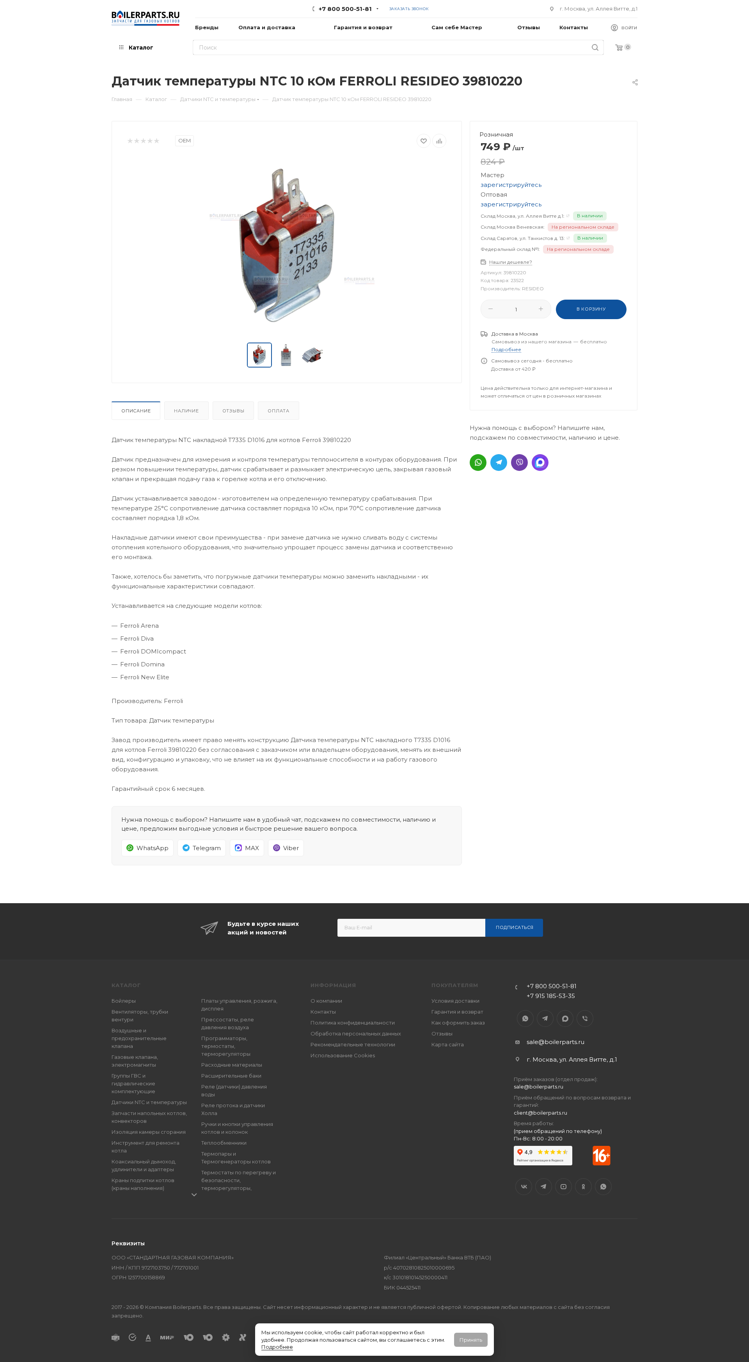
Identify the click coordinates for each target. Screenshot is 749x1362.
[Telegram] (498, 462)
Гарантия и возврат (457, 1012)
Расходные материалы (231, 1065)
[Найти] (595, 47)
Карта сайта (447, 1044)
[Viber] (519, 462)
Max (565, 1018)
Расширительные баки (231, 1076)
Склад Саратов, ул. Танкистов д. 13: (523, 238)
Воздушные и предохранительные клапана (139, 1038)
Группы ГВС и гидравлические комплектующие (133, 1083)
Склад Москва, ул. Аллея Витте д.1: (522, 216)
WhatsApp (525, 1018)
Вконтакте (523, 1186)
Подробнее (277, 1347)
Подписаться (515, 927)
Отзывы (233, 411)
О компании (326, 1001)
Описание (136, 411)
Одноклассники (583, 1186)
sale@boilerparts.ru (555, 1042)
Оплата (278, 411)
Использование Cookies (343, 1055)
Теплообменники (224, 1143)
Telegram (545, 1018)
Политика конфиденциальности (353, 1022)
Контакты (323, 1012)
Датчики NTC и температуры (149, 1102)
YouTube (563, 1186)
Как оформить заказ (458, 1022)
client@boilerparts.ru (540, 1113)
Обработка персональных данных (356, 1033)
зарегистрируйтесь (511, 184)
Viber (585, 1018)
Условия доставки (455, 1001)
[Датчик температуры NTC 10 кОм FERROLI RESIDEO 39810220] (286, 245)
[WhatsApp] (478, 462)
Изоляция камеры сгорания (149, 1132)
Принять (471, 1340)
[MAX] (540, 462)
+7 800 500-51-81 (345, 8)
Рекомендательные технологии (353, 1044)
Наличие (186, 411)
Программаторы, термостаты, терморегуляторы (225, 1046)
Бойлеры (124, 1001)
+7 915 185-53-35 (551, 996)
